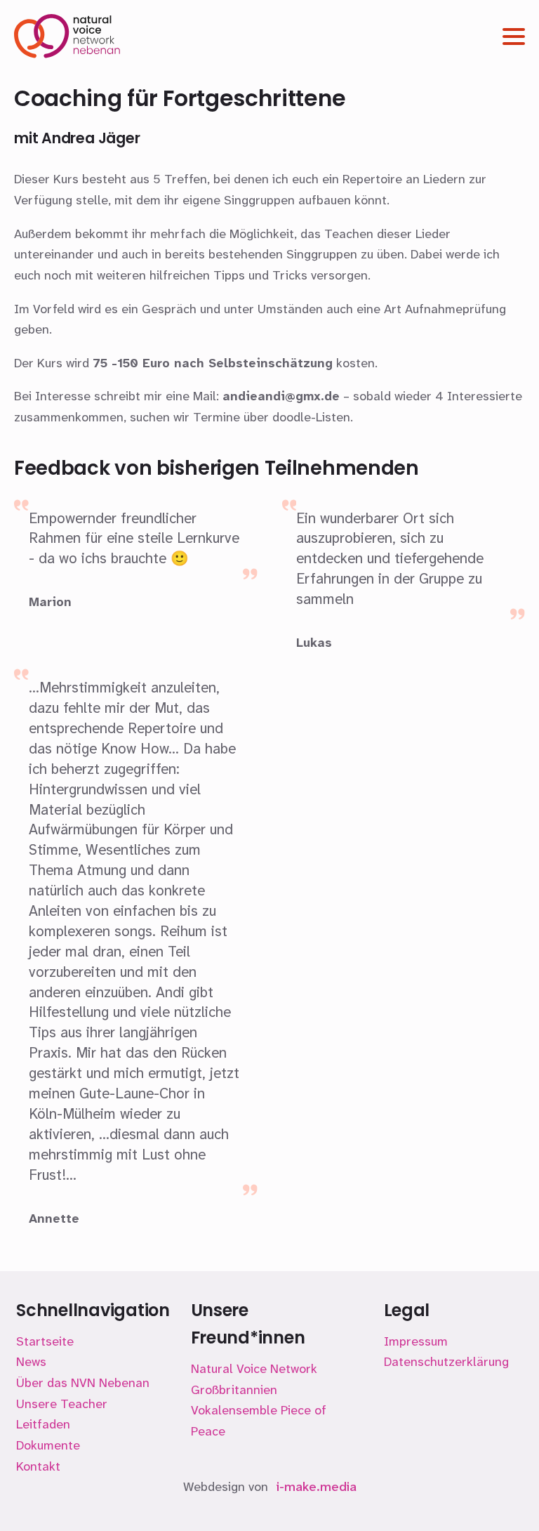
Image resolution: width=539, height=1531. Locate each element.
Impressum (416, 1341)
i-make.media (317, 1486)
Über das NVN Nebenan (82, 1382)
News (31, 1361)
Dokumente (48, 1445)
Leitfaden (43, 1424)
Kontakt (38, 1466)
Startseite (45, 1341)
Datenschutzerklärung (446, 1361)
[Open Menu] (514, 36)
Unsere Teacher (61, 1403)
